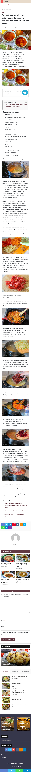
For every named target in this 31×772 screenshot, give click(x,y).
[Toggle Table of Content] (25, 102)
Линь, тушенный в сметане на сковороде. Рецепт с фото (19, 698)
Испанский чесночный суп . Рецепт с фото (6, 727)
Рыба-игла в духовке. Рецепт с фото (22, 727)
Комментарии (25, 671)
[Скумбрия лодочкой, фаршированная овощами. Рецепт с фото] (6, 686)
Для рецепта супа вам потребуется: (17, 104)
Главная (5, 9)
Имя (2, 615)
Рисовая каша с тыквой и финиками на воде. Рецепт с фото (15, 664)
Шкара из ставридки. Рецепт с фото (19, 705)
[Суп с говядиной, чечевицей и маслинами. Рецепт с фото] (8, 574)
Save (14, 523)
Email (3, 620)
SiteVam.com (21, 763)
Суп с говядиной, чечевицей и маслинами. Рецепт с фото (7, 581)
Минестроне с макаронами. (13, 503)
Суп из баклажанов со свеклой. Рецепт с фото (7, 564)
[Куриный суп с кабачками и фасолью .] (23, 574)
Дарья (16, 544)
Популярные (14, 671)
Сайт (2, 626)
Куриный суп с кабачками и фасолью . (22, 580)
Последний (5, 671)
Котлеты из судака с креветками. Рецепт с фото (20, 677)
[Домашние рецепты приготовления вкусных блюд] (6, 4)
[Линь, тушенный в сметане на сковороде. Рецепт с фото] (6, 700)
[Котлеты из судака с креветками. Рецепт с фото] (6, 679)
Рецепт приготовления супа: (15, 106)
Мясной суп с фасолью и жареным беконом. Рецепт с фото (22, 565)
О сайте (3, 754)
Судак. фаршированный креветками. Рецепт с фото (18, 691)
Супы (9, 9)
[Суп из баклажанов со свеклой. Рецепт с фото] (8, 558)
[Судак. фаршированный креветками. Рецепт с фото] (6, 693)
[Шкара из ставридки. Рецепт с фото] (6, 707)
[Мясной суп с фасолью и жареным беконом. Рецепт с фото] (23, 558)
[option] (15, 657)
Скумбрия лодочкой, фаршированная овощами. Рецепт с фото (20, 685)
